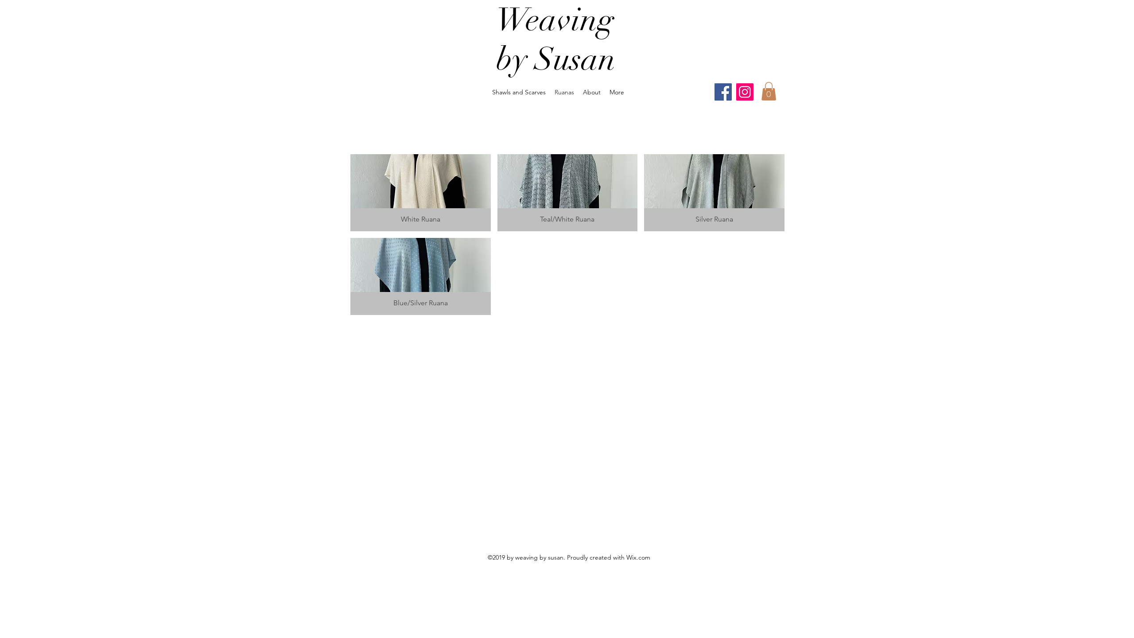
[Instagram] (744, 92)
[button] (769, 91)
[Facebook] (723, 92)
